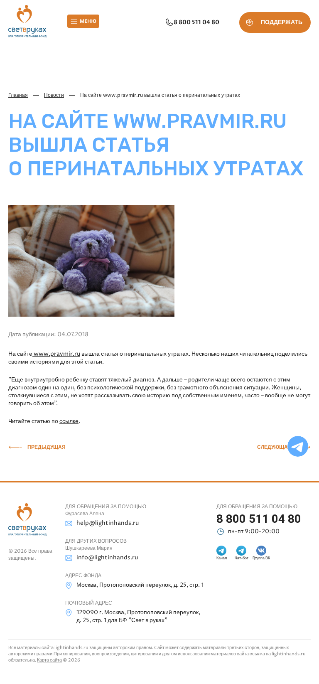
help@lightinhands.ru (107, 523)
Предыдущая (46, 447)
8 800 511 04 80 (196, 22)
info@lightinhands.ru (107, 557)
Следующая (274, 447)
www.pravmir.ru (56, 354)
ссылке (69, 421)
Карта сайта (49, 660)
